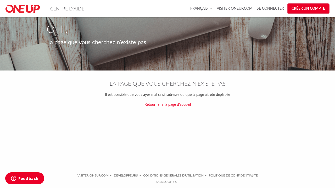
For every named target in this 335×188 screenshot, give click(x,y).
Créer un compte (308, 8)
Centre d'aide (67, 9)
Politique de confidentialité (233, 175)
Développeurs (126, 175)
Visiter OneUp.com (235, 8)
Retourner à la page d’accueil (167, 105)
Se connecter (270, 8)
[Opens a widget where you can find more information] (24, 178)
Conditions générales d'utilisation (173, 175)
